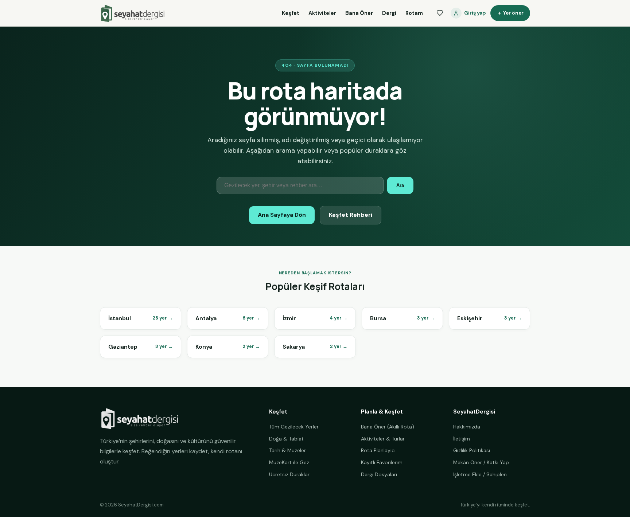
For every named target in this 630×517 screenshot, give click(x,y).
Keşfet (290, 13)
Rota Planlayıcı (378, 450)
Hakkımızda (466, 426)
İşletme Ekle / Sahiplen (480, 474)
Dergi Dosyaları (379, 474)
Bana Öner (359, 13)
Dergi (389, 13)
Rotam (414, 13)
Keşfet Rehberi (350, 215)
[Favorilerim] (439, 13)
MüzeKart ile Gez (289, 462)
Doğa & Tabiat (286, 438)
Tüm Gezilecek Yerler (294, 426)
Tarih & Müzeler (287, 450)
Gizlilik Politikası (471, 450)
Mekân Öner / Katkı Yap (481, 462)
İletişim (461, 438)
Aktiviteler (322, 13)
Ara (400, 185)
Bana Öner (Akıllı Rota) (387, 426)
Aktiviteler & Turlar (383, 438)
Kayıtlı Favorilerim (381, 462)
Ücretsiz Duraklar (289, 474)
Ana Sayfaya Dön (282, 215)
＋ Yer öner (510, 13)
